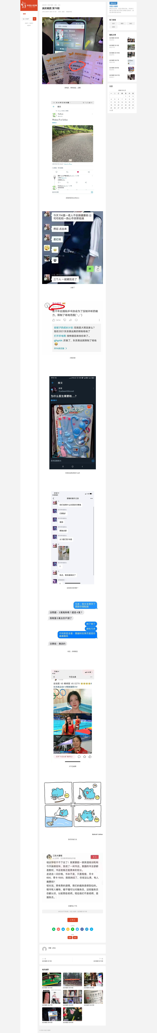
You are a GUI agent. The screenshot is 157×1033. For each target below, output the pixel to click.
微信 (130, 23)
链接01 (26, 23)
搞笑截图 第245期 (89, 1005)
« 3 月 (111, 110)
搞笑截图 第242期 (68, 1022)
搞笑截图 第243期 (47, 1022)
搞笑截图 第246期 (68, 1005)
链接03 (29, 25)
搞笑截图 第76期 (98, 961)
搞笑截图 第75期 (82, 911)
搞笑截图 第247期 (47, 1005)
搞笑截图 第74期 (47, 961)
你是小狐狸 (29, 5)
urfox (54, 948)
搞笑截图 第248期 (89, 988)
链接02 (31, 23)
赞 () (72, 920)
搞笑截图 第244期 (68, 988)
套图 (113, 27)
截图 (70, 937)
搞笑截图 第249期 (47, 988)
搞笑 (24, 14)
